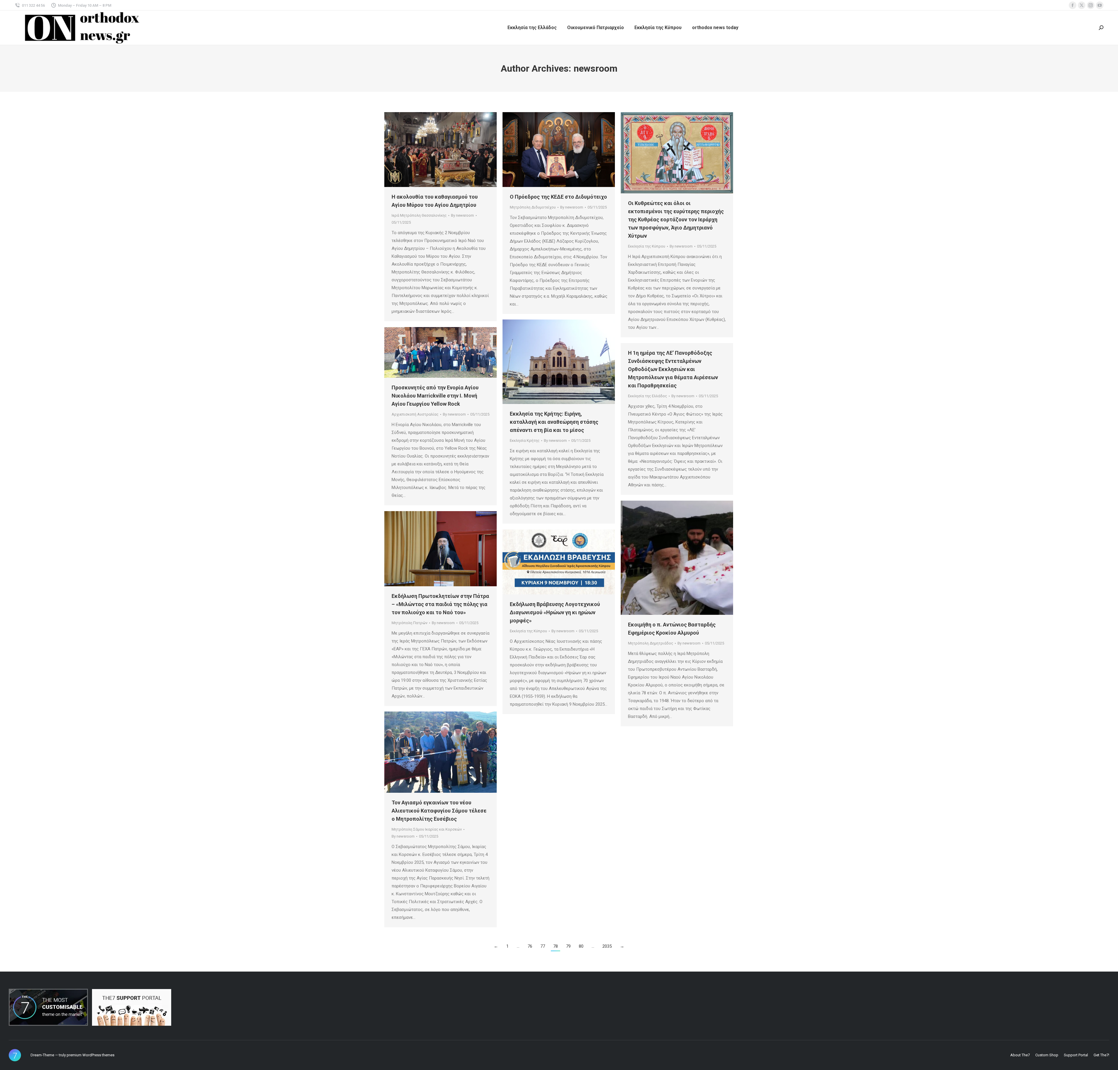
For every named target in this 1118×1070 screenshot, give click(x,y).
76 (530, 946)
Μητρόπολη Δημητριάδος (650, 643)
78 (555, 946)
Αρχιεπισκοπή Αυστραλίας (415, 414)
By (462, 215)
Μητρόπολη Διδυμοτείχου (533, 207)
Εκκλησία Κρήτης (524, 440)
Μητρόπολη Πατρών (409, 623)
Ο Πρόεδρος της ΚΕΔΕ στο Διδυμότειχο (558, 197)
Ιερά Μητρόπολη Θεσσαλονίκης (419, 215)
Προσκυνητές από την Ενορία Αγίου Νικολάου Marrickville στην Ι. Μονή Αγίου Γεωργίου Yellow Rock (435, 395)
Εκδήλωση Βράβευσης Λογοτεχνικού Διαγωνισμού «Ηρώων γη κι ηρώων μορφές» (555, 612)
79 (568, 946)
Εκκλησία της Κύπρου (646, 246)
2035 (607, 946)
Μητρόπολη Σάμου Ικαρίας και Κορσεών (427, 829)
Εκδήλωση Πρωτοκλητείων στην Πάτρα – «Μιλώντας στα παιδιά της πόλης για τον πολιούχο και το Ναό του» (440, 604)
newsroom (596, 68)
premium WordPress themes (90, 1055)
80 (581, 946)
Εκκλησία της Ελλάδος (647, 396)
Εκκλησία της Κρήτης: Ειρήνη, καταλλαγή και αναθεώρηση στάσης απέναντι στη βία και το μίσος (554, 422)
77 (542, 946)
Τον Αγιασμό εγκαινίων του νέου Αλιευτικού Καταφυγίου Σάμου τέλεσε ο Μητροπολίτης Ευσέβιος (439, 810)
